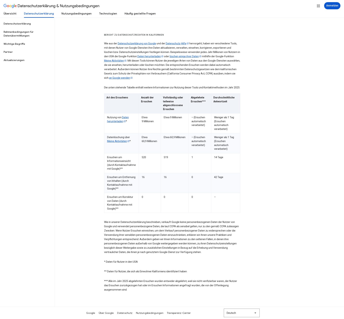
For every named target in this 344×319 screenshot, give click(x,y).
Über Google (106, 313)
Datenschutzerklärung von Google (137, 43)
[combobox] (242, 313)
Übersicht (10, 13)
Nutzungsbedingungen (76, 13)
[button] (318, 5)
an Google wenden (119, 77)
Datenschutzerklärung (39, 13)
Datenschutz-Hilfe (176, 43)
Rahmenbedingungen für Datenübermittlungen (19, 33)
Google (90, 313)
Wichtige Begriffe (14, 43)
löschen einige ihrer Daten (184, 56)
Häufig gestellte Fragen (140, 13)
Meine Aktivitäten (114, 60)
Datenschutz (124, 313)
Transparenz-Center (179, 313)
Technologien (108, 13)
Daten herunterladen (149, 56)
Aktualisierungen (14, 60)
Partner (8, 51)
